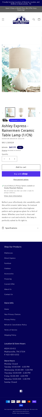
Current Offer (9, 284)
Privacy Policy (9, 319)
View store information (13, 196)
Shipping (4, 150)
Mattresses (8, 253)
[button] (2, 19)
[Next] (39, 112)
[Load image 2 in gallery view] (21, 112)
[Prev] (2, 112)
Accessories (9, 274)
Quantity (5, 154)
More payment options (21, 179)
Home (6, 309)
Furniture (7, 263)
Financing (8, 279)
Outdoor (7, 268)
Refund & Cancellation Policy (15, 325)
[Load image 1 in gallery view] (10, 112)
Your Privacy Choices (12, 314)
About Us (8, 289)
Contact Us (8, 294)
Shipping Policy (10, 335)
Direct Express (10, 258)
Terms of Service (10, 330)
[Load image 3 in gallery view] (32, 112)
